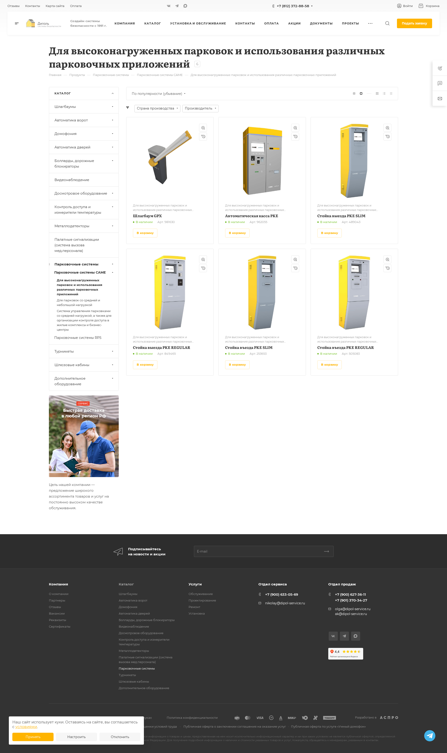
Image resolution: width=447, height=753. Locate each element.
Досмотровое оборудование (80, 193)
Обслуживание (201, 594)
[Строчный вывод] (384, 93)
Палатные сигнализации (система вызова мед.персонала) (76, 245)
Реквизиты (57, 620)
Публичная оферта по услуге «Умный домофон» (328, 726)
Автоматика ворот (71, 120)
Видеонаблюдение (71, 180)
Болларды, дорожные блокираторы (74, 163)
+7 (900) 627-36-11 (350, 594)
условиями (26, 727)
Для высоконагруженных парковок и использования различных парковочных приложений (79, 287)
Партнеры (57, 600)
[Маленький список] (354, 93)
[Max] (185, 5)
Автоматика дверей (72, 147)
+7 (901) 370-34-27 (351, 600)
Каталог (126, 584)
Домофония (65, 133)
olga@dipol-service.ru (352, 609)
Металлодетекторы (71, 226)
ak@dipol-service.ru (351, 614)
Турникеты (64, 351)
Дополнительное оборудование (69, 381)
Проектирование (202, 600)
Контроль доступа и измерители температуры (77, 210)
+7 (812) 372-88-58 (293, 6)
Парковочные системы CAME (80, 272)
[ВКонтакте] (168, 5)
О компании (58, 594)
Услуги (195, 584)
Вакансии (57, 613)
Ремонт (194, 607)
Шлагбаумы (65, 106)
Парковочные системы (76, 264)
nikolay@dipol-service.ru (285, 603)
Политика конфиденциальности (192, 717)
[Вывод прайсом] (391, 93)
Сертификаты (59, 626)
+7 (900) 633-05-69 (281, 594)
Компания (58, 584)
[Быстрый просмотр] (203, 127)
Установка (197, 613)
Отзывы (55, 607)
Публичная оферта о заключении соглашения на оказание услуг (234, 726)
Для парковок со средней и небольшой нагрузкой (78, 302)
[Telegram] (177, 5)
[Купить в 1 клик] (203, 136)
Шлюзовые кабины (71, 365)
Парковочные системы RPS (78, 338)
